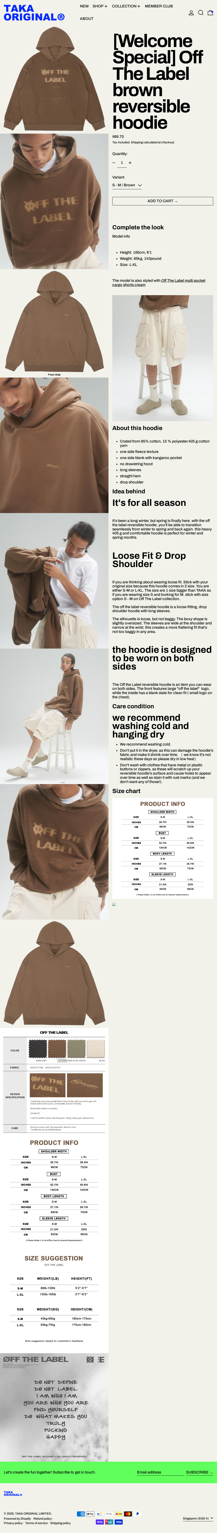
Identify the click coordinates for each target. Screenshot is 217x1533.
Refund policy (42, 1518)
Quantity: (120, 154)
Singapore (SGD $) (196, 1518)
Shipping (137, 142)
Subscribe (197, 1472)
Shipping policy (60, 1523)
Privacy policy (13, 1523)
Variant (118, 177)
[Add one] (130, 162)
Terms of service (36, 1523)
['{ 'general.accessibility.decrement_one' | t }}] (113, 162)
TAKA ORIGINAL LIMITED (33, 1513)
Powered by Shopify (17, 1518)
